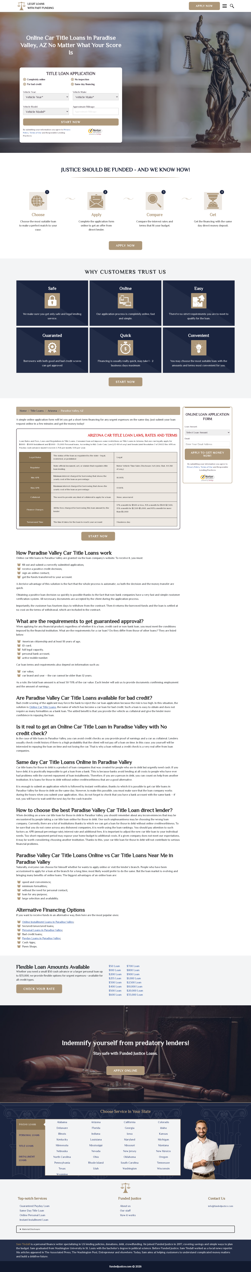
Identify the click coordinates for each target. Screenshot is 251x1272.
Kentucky (62, 1139)
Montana (163, 1145)
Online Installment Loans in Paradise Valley (47, 922)
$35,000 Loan (135, 994)
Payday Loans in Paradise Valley (41, 938)
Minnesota (62, 1145)
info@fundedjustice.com (220, 1206)
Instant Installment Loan (34, 1219)
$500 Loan (115, 990)
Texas (62, 1168)
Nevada (96, 1151)
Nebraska (62, 1151)
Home (23, 410)
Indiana (96, 1133)
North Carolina (62, 1157)
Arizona (52, 410)
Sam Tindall (23, 1244)
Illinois (62, 1133)
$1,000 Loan (134, 978)
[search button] (232, 6)
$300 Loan (115, 982)
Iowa (130, 1133)
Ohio (96, 1157)
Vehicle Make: (80, 92)
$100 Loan (115, 970)
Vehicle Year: (29, 92)
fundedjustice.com (120, 1266)
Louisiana (96, 1139)
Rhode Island (96, 1162)
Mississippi (95, 1145)
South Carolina (129, 1162)
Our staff (125, 1210)
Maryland (129, 1139)
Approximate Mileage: (84, 106)
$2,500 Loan (134, 982)
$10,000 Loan (134, 986)
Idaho (163, 1128)
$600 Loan (115, 994)
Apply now (204, 5)
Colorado (163, 1122)
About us (125, 1206)
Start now (125, 382)
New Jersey (129, 1151)
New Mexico (163, 1151)
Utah (96, 1168)
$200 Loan (115, 974)
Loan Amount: (191, 426)
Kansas (163, 1133)
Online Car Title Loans (42, 707)
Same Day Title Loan (32, 1210)
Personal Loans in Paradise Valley (42, 930)
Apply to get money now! (207, 454)
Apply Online (126, 1070)
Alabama (62, 1122)
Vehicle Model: (30, 106)
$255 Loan (115, 978)
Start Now (70, 122)
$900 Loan (133, 974)
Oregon (163, 1157)
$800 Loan (133, 970)
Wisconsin (163, 1168)
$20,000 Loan (135, 990)
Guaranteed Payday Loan (35, 1206)
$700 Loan (133, 966)
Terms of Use (35, 133)
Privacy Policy (193, 467)
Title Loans (37, 410)
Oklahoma (130, 1157)
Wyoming (62, 1174)
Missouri (129, 1145)
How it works (128, 1215)
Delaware (62, 1128)
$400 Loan (115, 986)
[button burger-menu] (224, 6)
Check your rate (39, 989)
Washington (130, 1168)
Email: (187, 438)
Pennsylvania (62, 1162)
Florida (96, 1128)
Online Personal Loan (32, 1215)
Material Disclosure (31, 1229)
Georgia (129, 1128)
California (129, 1122)
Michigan (163, 1139)
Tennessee (163, 1162)
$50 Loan (114, 966)
